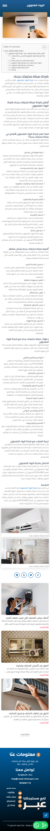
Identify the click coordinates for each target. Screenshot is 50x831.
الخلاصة (14, 70)
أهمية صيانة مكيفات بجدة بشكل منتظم (23, 60)
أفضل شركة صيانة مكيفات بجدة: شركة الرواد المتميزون (26, 53)
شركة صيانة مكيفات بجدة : (14, 50)
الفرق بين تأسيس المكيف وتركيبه (32, 665)
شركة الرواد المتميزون (25, 80)
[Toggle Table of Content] (43, 47)
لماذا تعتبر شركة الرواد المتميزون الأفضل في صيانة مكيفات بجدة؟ (28, 57)
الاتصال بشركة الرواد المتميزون (20, 67)
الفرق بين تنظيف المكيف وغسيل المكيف (29, 713)
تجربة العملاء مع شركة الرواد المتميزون (22, 65)
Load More (25, 734)
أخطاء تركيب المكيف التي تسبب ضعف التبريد (27, 617)
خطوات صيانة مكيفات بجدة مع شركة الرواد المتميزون (27, 63)
